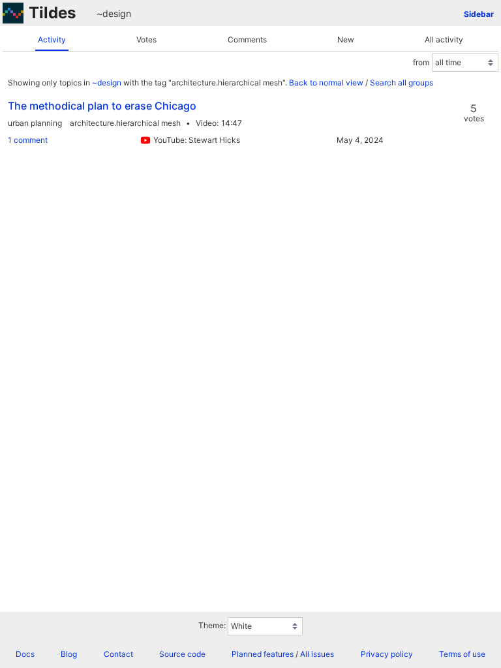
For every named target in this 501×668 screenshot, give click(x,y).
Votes (146, 39)
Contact (118, 654)
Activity (52, 39)
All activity (444, 39)
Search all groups (401, 82)
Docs (25, 654)
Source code (182, 654)
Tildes (52, 12)
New (345, 39)
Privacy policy (387, 654)
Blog (69, 654)
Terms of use (462, 654)
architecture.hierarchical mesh (125, 123)
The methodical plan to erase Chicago (102, 105)
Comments (247, 39)
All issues (317, 654)
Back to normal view (326, 82)
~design (114, 13)
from (421, 62)
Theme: (212, 625)
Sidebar (479, 14)
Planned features (263, 654)
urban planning (35, 123)
